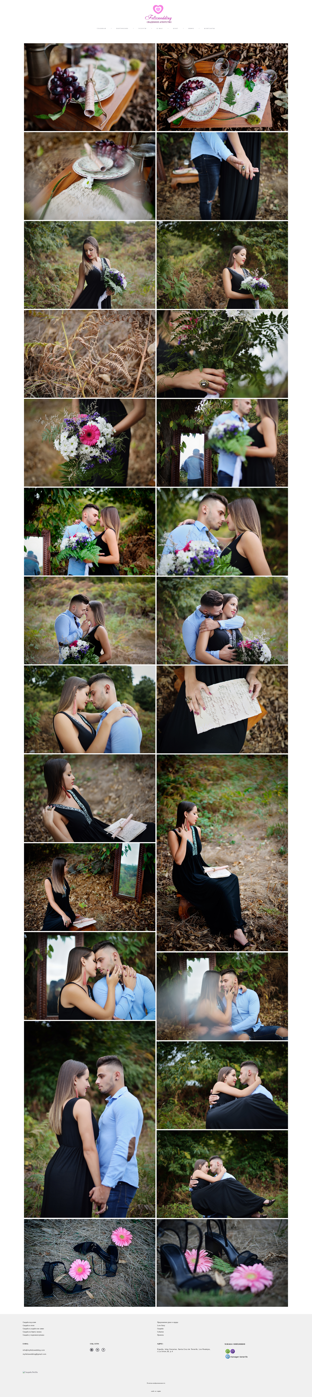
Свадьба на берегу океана (32, 1332)
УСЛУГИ (142, 28)
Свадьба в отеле (28, 1325)
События (160, 1332)
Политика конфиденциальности (156, 1383)
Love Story (161, 1325)
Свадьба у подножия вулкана (33, 1335)
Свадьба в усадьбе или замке (33, 1329)
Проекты (160, 1335)
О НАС (160, 28)
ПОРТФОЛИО (122, 28)
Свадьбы (160, 1329)
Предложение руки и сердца (167, 1322)
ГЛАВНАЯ (101, 28)
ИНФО (191, 28)
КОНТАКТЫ (209, 28)
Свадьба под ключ (29, 1322)
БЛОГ (175, 28)
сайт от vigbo (156, 1391)
